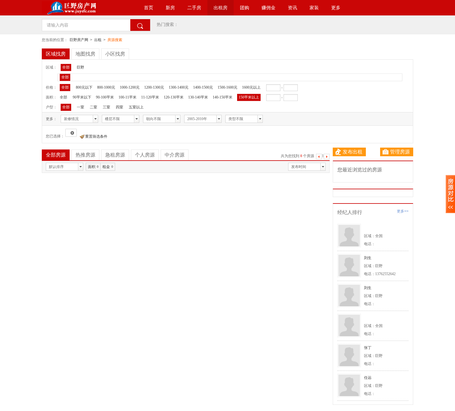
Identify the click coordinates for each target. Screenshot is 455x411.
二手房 (194, 7)
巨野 (80, 67)
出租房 (221, 7)
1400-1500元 (203, 87)
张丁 (367, 348)
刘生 (367, 258)
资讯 (292, 7)
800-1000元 (106, 87)
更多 (335, 7)
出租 (98, 40)
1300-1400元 (178, 87)
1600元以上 (251, 87)
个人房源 (145, 154)
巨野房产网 (79, 40)
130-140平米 (198, 97)
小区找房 (115, 54)
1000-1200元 (130, 87)
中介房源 (174, 154)
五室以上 (136, 107)
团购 (244, 7)
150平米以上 (249, 97)
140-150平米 (222, 97)
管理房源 (400, 151)
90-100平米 (105, 97)
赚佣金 (268, 7)
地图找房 (85, 54)
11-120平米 (150, 97)
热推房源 (85, 154)
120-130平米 (174, 97)
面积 (91, 167)
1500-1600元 (227, 87)
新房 (170, 7)
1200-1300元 (154, 87)
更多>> (403, 211)
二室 (93, 107)
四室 (119, 107)
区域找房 (56, 54)
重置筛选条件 (96, 136)
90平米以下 (82, 97)
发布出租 (352, 151)
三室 (106, 107)
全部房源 (56, 154)
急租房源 (115, 154)
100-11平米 (127, 97)
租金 (106, 167)
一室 (80, 107)
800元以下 (84, 87)
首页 (148, 7)
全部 (66, 67)
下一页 (327, 157)
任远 (367, 377)
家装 (314, 7)
